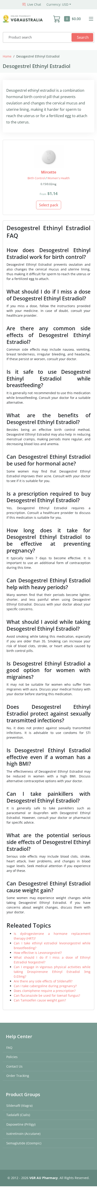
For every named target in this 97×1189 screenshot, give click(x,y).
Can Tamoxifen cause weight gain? (40, 1000)
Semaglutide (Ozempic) (23, 1143)
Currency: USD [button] (57, 4)
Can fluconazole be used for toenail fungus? (47, 995)
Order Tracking (17, 1075)
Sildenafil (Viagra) (19, 1105)
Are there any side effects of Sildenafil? (43, 981)
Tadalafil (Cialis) (18, 1115)
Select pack (48, 205)
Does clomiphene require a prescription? (45, 991)
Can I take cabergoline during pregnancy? (45, 986)
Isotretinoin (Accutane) (23, 1133)
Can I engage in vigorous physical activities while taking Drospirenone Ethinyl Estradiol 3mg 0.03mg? (52, 972)
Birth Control (36, 178)
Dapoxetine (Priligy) (20, 1124)
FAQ (9, 1047)
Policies (12, 1057)
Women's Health (58, 178)
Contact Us (14, 1066)
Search (83, 37)
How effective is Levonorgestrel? (38, 952)
